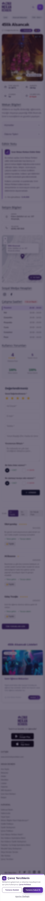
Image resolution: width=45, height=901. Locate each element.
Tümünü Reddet (12, 890)
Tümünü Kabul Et (33, 890)
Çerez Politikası (25, 884)
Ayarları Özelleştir (22, 896)
